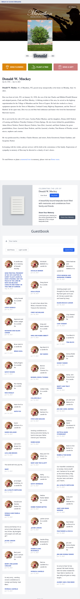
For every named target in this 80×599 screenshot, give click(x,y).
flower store (55, 159)
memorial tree (26, 159)
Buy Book (54, 195)
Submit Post (69, 250)
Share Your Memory (67, 217)
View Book (43, 195)
